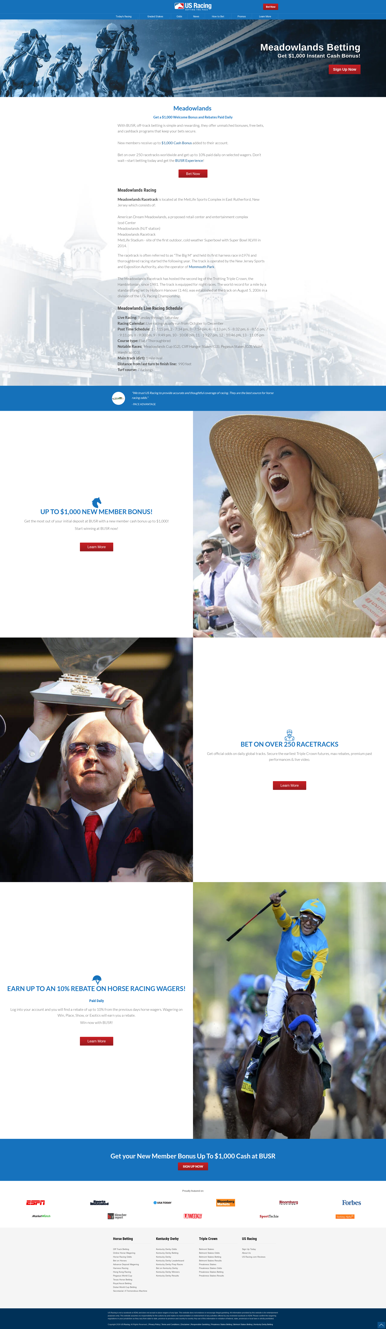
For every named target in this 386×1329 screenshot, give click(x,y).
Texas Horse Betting (122, 1279)
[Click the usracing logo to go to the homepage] (193, 7)
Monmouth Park (201, 266)
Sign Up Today (249, 1249)
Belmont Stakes (206, 1249)
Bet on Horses (120, 1260)
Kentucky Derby (163, 1257)
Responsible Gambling (200, 1324)
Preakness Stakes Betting (211, 1272)
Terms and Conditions (170, 1324)
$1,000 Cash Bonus (176, 143)
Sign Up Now (344, 69)
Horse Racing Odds (122, 1257)
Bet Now (270, 6)
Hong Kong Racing (122, 1272)
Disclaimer (185, 1324)
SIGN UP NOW (193, 1166)
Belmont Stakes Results (210, 1260)
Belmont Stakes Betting (210, 1257)
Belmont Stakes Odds (209, 1253)
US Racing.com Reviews (253, 1257)
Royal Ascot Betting (122, 1283)
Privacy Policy (154, 1324)
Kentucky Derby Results (167, 1275)
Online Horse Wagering (124, 1253)
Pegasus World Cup (122, 1275)
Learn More (96, 547)
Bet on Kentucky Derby (167, 1268)
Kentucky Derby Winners (168, 1272)
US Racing (125, 1324)
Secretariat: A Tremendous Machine (130, 1291)
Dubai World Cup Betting (125, 1287)
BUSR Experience (189, 160)
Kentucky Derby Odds (166, 1249)
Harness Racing (120, 1268)
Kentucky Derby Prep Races (169, 1264)
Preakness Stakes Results (211, 1275)
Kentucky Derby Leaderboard (170, 1260)
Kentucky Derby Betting (167, 1253)
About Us (246, 1253)
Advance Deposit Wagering (126, 1264)
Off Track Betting (121, 1249)
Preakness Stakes (207, 1264)
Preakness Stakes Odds (210, 1268)
